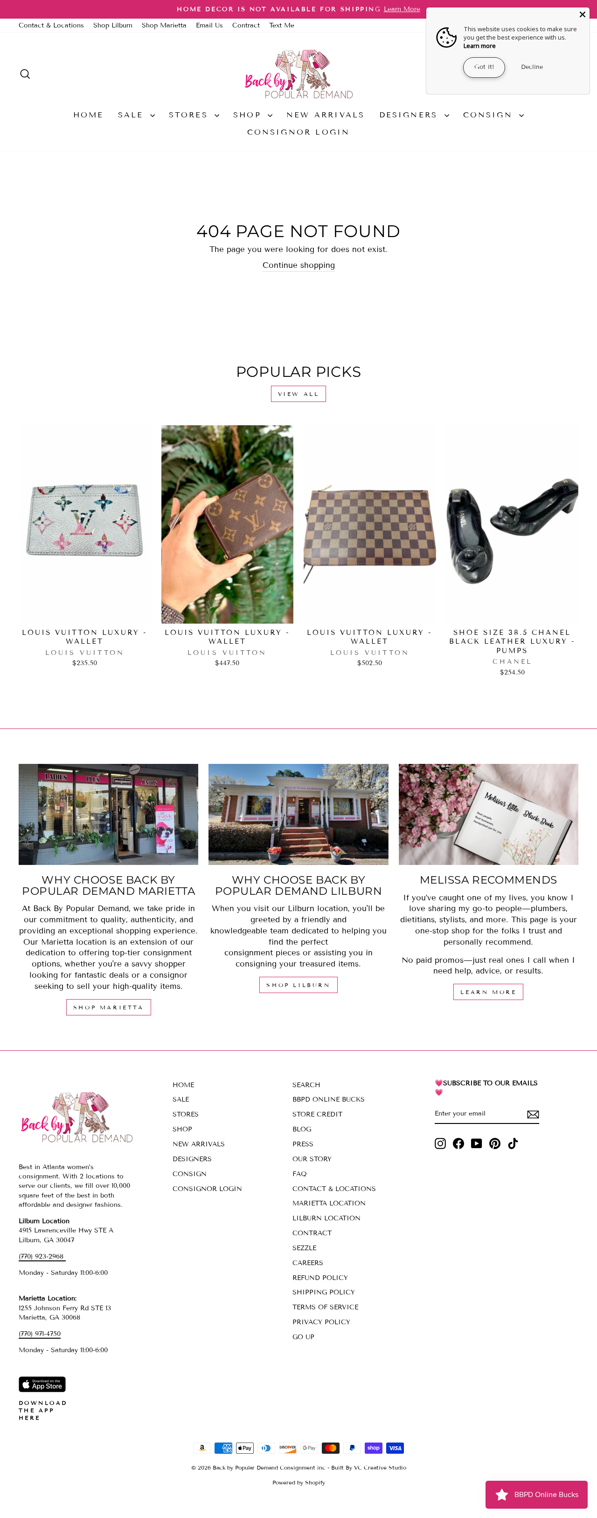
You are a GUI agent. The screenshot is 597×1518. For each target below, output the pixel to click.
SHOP (249, 114)
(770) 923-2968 (42, 1256)
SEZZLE (304, 1248)
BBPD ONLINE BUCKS (328, 1099)
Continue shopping (299, 265)
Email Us (209, 25)
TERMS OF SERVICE (325, 1307)
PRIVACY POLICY (321, 1322)
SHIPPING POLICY (323, 1292)
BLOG (301, 1129)
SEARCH (306, 1085)
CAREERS (307, 1263)
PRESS (302, 1144)
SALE (133, 114)
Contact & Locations (51, 25)
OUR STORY (312, 1159)
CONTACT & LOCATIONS (334, 1189)
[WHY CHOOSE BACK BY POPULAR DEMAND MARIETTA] (108, 814)
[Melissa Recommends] (488, 814)
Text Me (281, 25)
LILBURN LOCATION (326, 1218)
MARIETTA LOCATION (329, 1203)
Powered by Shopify (298, 1482)
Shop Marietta (164, 25)
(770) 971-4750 (40, 1334)
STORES (190, 114)
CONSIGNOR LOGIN (298, 132)
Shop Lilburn (112, 25)
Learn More (488, 991)
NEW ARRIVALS (325, 114)
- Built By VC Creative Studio (366, 1467)
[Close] (582, 14)
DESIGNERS (410, 114)
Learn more (480, 45)
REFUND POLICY (320, 1278)
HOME (88, 114)
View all (298, 393)
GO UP (303, 1337)
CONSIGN (490, 114)
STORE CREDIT (317, 1114)
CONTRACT (312, 1233)
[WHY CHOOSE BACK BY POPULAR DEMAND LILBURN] (298, 814)
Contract (246, 25)
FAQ (299, 1174)
